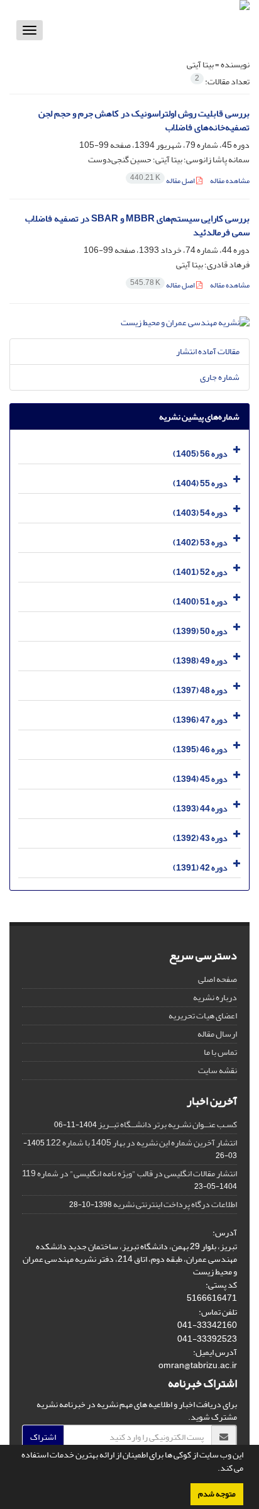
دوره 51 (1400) (200, 601)
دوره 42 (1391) (200, 867)
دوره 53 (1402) (200, 542)
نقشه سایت (217, 1070)
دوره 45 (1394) (200, 779)
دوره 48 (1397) (200, 690)
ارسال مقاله (217, 1033)
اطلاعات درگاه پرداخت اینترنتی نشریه (175, 1204)
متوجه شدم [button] (217, 1493)
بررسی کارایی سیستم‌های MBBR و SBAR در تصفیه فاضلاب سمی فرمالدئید (137, 225)
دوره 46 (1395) (200, 749)
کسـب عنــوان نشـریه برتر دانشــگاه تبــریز (167, 1124)
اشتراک (43, 1436)
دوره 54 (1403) (200, 512)
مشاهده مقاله (230, 181)
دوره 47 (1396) (200, 719)
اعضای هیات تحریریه (202, 1015)
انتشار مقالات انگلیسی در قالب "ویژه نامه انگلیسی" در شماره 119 (129, 1173)
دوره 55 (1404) (200, 483)
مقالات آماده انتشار (208, 351)
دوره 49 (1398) (200, 660)
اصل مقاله (163, 181)
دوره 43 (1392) (200, 838)
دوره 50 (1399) (200, 631)
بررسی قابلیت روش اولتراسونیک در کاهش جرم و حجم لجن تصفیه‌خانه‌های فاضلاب (144, 120)
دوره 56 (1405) (200, 453)
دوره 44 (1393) (200, 808)
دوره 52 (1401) (200, 572)
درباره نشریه (215, 997)
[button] (214, 1469)
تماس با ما (220, 1052)
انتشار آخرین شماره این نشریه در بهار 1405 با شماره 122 (141, 1142)
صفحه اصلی (217, 979)
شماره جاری (220, 377)
